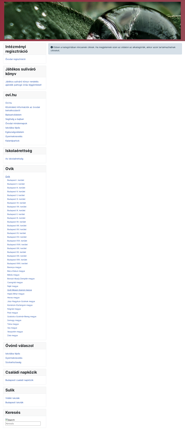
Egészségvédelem (14, 132)
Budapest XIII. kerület (16, 225)
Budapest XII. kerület (16, 222)
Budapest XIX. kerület (17, 248)
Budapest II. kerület (16, 184)
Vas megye (12, 328)
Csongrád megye (15, 282)
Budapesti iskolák (14, 402)
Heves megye (13, 297)
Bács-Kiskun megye (16, 271)
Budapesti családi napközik (19, 380)
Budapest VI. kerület (16, 199)
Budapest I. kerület (15, 180)
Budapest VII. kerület (16, 203)
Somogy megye (14, 320)
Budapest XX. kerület (16, 252)
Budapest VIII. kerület (16, 206)
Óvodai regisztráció (15, 59)
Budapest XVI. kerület (17, 237)
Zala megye (12, 335)
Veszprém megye (15, 331)
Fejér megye (12, 286)
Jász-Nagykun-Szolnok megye (21, 301)
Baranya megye (14, 267)
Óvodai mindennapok (16, 123)
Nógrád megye (14, 309)
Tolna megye (13, 324)
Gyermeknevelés (13, 136)
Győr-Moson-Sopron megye (19, 290)
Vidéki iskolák (12, 398)
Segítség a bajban (14, 119)
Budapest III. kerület (16, 188)
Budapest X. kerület (16, 214)
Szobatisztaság (13, 362)
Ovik (7, 176)
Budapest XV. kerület (16, 233)
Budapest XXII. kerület (17, 259)
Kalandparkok (12, 140)
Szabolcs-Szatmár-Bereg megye (21, 316)
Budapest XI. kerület (16, 218)
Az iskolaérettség (14, 158)
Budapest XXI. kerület (17, 256)
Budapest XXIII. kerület (17, 263)
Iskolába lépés (12, 127)
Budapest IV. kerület (16, 191)
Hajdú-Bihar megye (15, 294)
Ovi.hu (8, 102)
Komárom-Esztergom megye (20, 305)
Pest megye (12, 313)
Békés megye (13, 275)
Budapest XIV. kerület (16, 229)
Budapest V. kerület (16, 195)
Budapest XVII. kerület (17, 241)
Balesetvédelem (13, 114)
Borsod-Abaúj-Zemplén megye (21, 278)
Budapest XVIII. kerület (17, 244)
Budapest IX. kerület (16, 210)
